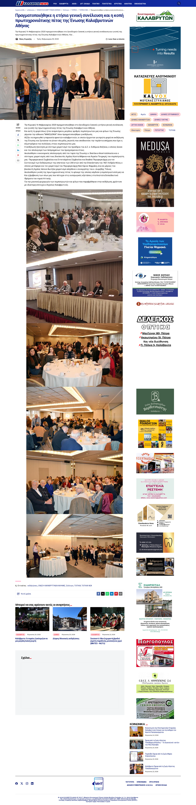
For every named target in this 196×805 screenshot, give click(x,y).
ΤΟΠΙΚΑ (74, 10)
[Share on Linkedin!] (18, 150)
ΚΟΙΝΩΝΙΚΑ (167, 125)
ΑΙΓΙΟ (133, 114)
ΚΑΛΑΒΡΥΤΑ (20, 634)
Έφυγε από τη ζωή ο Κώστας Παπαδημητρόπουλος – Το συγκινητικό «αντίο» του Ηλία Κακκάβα (162, 742)
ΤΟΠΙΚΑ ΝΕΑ (83, 10)
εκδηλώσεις (31, 10)
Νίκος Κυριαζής (25, 39)
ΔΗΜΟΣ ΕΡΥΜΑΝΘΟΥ (170, 114)
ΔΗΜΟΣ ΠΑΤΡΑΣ (161, 120)
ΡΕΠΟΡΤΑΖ (159, 130)
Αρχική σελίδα (20, 10)
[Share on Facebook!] (18, 135)
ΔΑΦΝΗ (56, 634)
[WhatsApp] (18, 145)
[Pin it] (18, 155)
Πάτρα (147, 130)
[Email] (18, 160)
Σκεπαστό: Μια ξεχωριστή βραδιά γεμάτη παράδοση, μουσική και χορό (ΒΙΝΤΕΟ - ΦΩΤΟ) (106, 641)
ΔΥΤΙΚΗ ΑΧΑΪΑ (137, 125)
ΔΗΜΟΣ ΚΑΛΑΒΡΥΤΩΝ (140, 120)
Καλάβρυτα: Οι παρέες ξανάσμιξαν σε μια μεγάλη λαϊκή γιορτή (31, 639)
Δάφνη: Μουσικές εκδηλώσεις (66, 638)
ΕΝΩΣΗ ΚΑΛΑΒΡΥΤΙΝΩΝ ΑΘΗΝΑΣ (49, 10)
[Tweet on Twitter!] (18, 140)
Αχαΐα (143, 114)
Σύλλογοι (66, 10)
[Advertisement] (155, 368)
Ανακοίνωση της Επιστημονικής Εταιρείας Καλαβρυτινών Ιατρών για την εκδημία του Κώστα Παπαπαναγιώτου (160, 730)
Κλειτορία (135, 130)
